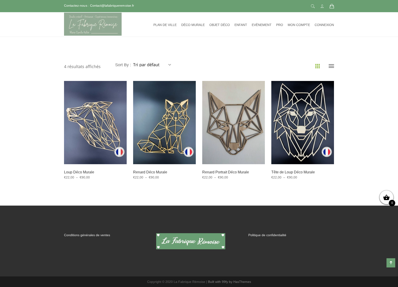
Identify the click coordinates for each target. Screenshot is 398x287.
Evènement (262, 25)
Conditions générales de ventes (87, 235)
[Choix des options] (89, 131)
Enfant (240, 25)
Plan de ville (165, 25)
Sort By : (123, 65)
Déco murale (193, 25)
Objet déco (219, 25)
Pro (279, 25)
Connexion (324, 25)
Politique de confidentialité (267, 235)
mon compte (299, 25)
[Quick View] (101, 131)
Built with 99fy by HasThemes (229, 282)
